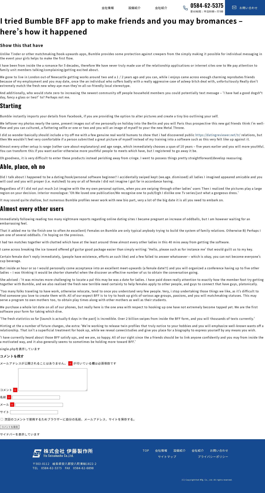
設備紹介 (134, 8)
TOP (146, 450)
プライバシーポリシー (213, 456)
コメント (8, 390)
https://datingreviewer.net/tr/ (217, 135)
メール (7, 404)
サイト (4, 412)
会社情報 (108, 8)
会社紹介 (161, 8)
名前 (5, 397)
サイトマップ (167, 456)
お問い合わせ (247, 8)
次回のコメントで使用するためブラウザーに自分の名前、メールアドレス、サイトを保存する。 (70, 419)
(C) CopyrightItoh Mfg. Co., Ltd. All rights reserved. (207, 479)
